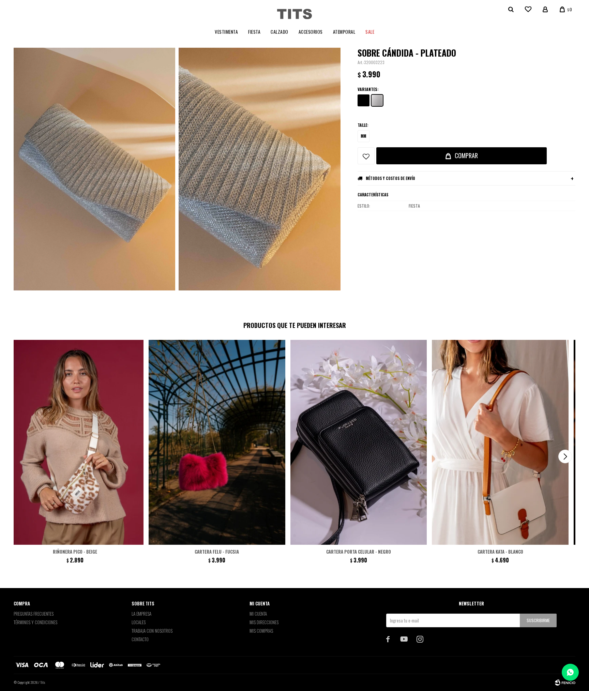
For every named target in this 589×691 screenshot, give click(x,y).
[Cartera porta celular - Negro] (358, 442)
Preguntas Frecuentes (34, 613)
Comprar (466, 155)
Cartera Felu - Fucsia (217, 551)
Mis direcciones (264, 622)
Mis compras (261, 630)
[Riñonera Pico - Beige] (75, 442)
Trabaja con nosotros (152, 630)
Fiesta (254, 31)
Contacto (140, 639)
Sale (369, 31)
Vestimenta (226, 31)
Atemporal (344, 31)
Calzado (279, 31)
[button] (565, 456)
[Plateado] (377, 100)
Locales (139, 622)
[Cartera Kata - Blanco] (500, 442)
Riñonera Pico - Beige (75, 551)
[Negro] (363, 100)
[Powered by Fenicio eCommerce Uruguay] (565, 682)
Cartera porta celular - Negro (358, 551)
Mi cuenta (258, 613)
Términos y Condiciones (35, 622)
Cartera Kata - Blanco (500, 551)
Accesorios (311, 31)
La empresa (141, 613)
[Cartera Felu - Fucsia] (217, 442)
